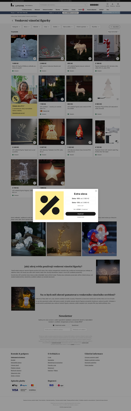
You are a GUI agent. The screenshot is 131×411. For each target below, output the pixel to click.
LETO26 (81, 209)
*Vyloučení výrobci (80, 216)
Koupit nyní (81, 213)
